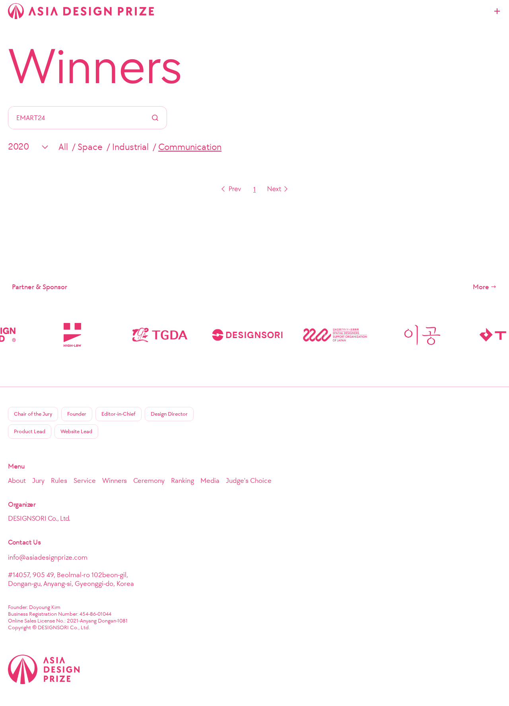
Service (85, 480)
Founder (76, 413)
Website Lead (76, 431)
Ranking (182, 480)
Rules (59, 480)
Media (210, 480)
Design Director (169, 413)
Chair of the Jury (33, 413)
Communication (189, 146)
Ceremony (149, 480)
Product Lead (29, 431)
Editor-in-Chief (118, 413)
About (17, 480)
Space (90, 146)
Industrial (130, 146)
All (63, 146)
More (481, 286)
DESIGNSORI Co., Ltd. (39, 518)
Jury (38, 480)
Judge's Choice (249, 480)
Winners (95, 66)
